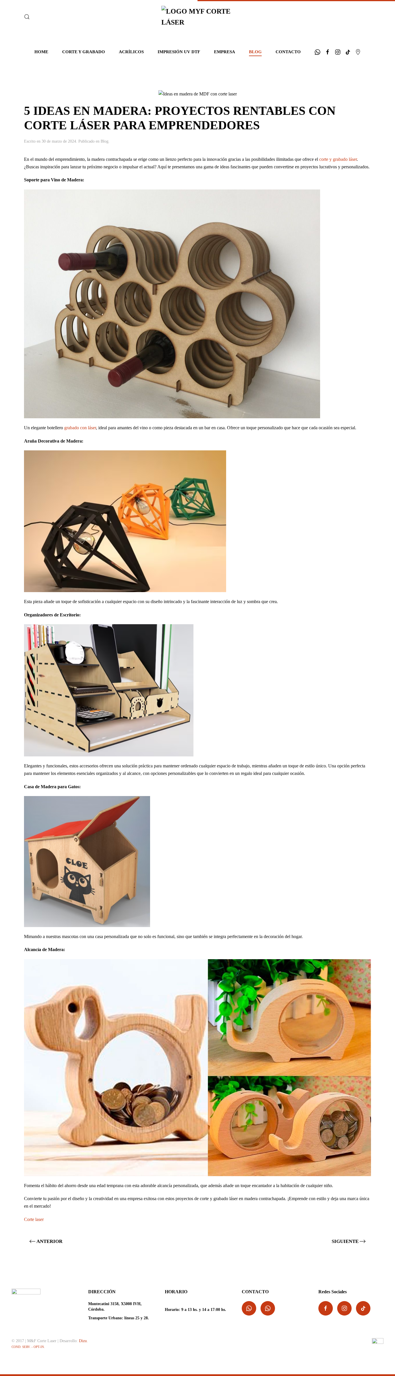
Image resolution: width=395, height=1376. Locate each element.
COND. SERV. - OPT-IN (28, 1347)
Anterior (49, 1241)
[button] (27, 17)
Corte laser (34, 1219)
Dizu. (83, 1341)
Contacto (288, 51)
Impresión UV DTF (179, 51)
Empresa (224, 51)
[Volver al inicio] (197, 17)
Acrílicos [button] (131, 51)
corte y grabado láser (338, 159)
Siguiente (345, 1241)
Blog (255, 51)
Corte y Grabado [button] (83, 51)
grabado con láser (80, 427)
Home (41, 51)
